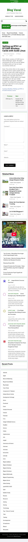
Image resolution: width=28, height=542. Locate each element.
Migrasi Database (7, 465)
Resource (5, 498)
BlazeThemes (17, 536)
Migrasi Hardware (7, 471)
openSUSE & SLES (7, 486)
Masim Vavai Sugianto (9, 53)
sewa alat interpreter (13, 293)
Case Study (6, 388)
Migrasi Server (6, 480)
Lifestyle (5, 455)
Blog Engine (6, 385)
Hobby (4, 431)
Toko (4, 514)
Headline (5, 425)
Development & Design (8, 397)
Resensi (5, 495)
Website (6, 157)
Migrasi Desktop (7, 468)
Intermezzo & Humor (8, 443)
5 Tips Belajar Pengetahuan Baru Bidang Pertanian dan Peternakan (17, 312)
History (5, 428)
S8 (8, 280)
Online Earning (6, 483)
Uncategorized (6, 520)
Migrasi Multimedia (7, 474)
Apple (4, 375)
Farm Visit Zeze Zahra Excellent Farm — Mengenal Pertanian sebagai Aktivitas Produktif (16, 191)
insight (4, 440)
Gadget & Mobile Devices (9, 422)
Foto (4, 419)
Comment (7, 126)
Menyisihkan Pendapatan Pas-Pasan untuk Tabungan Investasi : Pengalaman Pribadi (17, 344)
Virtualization (6, 523)
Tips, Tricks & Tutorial (8, 511)
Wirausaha (5, 529)
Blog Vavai (14, 10)
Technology (6, 508)
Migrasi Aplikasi (7, 462)
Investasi (5, 449)
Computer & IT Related (8, 391)
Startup (5, 505)
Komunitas (5, 452)
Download (5, 403)
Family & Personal (7, 409)
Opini (4, 489)
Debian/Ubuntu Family (8, 394)
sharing (5, 502)
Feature (5, 42)
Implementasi (6, 434)
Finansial (5, 415)
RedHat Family (6, 492)
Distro (4, 400)
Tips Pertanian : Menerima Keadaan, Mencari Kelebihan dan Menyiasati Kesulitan (14, 3)
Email (6, 151)
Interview (5, 446)
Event (4, 406)
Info (4, 437)
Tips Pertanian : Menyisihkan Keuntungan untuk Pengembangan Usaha (14, 2)
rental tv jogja (11, 310)
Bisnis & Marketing (7, 378)
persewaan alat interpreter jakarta (16, 324)
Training (5, 517)
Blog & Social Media (8, 381)
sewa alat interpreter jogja (14, 340)
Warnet (5, 526)
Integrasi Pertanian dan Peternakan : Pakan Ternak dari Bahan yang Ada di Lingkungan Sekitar (14, 1)
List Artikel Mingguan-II (16, 211)
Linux (4, 458)
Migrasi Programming (8, 477)
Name (6, 145)
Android (5, 372)
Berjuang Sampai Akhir (14, 5)
